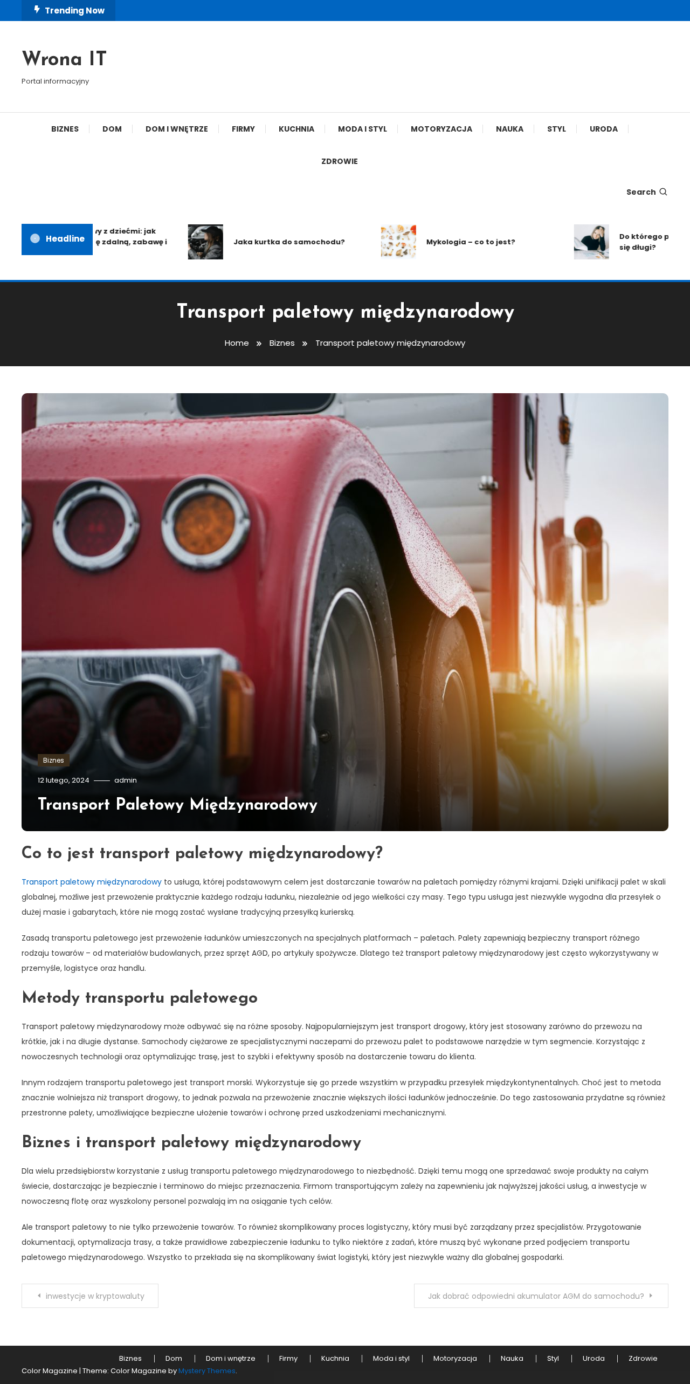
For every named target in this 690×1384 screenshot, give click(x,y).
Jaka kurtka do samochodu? (269, 242)
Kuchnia (296, 129)
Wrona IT (64, 60)
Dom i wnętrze (177, 129)
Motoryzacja (441, 129)
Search (641, 192)
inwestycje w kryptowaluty (95, 1296)
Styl (556, 129)
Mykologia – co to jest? (450, 242)
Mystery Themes (207, 1371)
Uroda (604, 129)
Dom (112, 129)
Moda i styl (362, 129)
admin (125, 780)
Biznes (65, 129)
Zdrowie (339, 161)
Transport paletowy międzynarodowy (92, 881)
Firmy (243, 129)
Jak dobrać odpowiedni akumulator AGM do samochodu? (536, 1296)
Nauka (509, 129)
